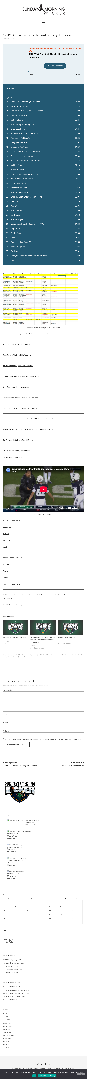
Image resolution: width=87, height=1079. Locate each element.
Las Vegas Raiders (7, 657)
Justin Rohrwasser (66, 655)
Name (6, 714)
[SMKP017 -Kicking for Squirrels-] (70, 627)
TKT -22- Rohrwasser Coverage (13, 963)
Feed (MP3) (15, 584)
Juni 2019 (6, 1045)
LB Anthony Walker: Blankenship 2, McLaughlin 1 (21, 376)
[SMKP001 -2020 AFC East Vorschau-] (15, 627)
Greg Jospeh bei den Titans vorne (16, 387)
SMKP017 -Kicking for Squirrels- (68, 637)
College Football (12, 655)
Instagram (7, 527)
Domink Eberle (47, 655)
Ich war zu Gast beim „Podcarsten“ (16, 450)
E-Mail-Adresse (9, 722)
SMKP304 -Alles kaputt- (15, 847)
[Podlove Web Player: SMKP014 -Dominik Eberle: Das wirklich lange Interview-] (43, 154)
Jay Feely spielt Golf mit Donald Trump (18, 440)
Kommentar (8, 690)
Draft (52, 655)
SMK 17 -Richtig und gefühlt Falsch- (14, 960)
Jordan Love (58, 655)
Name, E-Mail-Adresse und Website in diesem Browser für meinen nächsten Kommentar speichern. (43, 739)
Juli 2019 (6, 1042)
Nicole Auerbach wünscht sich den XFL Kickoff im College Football (28, 429)
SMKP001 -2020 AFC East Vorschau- (14, 637)
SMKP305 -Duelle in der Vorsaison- (18, 834)
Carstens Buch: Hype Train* (13, 457)
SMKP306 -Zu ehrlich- (32, 820)
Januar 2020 (7, 1023)
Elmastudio (71, 1068)
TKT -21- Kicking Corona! (11, 966)
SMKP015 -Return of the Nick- (72, 764)
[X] (5, 941)
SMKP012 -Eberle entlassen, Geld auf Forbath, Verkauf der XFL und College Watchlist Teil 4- (43, 639)
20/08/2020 (6, 39)
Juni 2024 (6, 1014)
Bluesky (41, 1065)
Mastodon (49, 1065)
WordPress (51, 1068)
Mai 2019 (6, 1048)
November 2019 (8, 1029)
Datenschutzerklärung (47, 1076)
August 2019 (7, 1038)
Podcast (23, 655)
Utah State (26, 657)
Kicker (81, 655)
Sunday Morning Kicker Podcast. (28, 1068)
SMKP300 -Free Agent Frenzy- (19, 990)
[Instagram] (11, 941)
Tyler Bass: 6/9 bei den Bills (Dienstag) (17, 355)
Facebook (7, 540)
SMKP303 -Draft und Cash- (15, 860)
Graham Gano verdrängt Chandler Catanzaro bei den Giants (26, 334)
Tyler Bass (20, 657)
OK (34, 1076)
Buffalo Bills (39, 655)
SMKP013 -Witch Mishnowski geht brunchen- (20, 764)
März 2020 (6, 1020)
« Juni (5, 930)
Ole (13, 39)
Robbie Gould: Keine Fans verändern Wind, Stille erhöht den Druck (28, 419)
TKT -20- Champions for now (12, 970)
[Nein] (81, 1074)
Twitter (6, 534)
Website (6, 731)
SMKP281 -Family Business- (16, 996)
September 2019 (8, 1035)
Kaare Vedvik (75, 655)
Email (5, 547)
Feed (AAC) (7, 584)
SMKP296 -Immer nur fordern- (19, 993)
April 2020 (6, 1017)
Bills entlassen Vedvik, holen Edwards (17, 344)
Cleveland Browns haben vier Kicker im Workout (21, 408)
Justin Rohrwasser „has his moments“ (18, 366)
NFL (19, 655)
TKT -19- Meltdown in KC (11, 973)
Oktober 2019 (7, 1032)
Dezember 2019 (8, 1026)
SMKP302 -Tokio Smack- (15, 874)
